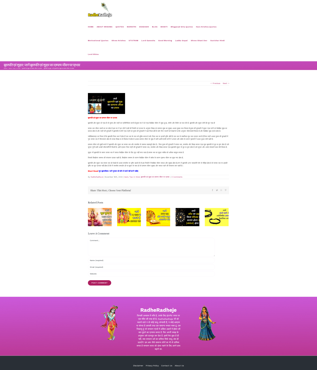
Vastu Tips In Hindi (132, 177)
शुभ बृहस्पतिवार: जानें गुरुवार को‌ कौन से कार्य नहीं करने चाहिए (119, 171)
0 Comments (177, 177)
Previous (216, 83)
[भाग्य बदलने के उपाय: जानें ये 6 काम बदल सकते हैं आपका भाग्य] (129, 217)
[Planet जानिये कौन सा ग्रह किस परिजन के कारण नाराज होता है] (187, 217)
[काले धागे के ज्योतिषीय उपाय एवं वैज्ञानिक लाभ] (217, 217)
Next (225, 83)
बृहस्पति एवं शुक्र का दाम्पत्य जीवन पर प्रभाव (155, 177)
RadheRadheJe (97, 177)
